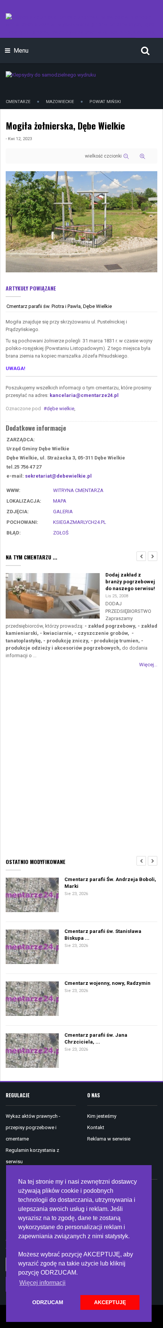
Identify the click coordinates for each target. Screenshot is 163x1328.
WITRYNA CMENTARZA (78, 490)
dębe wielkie (60, 408)
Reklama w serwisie (108, 1139)
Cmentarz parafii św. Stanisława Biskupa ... (102, 934)
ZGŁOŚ (61, 533)
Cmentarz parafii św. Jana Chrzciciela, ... (95, 1038)
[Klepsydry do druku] (51, 74)
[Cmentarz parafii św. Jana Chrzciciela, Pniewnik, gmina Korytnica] (32, 1051)
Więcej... (148, 664)
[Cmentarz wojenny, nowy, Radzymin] (32, 999)
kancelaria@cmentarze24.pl (84, 395)
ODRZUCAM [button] (47, 1302)
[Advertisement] (81, 761)
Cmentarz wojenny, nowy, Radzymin (107, 983)
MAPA (59, 501)
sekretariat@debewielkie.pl (58, 476)
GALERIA (63, 511)
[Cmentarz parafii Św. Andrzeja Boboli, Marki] (32, 895)
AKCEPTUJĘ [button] (110, 1302)
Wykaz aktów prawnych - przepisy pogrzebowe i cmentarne (33, 1127)
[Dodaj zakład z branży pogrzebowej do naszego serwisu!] (53, 596)
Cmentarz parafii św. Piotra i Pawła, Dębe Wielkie (59, 306)
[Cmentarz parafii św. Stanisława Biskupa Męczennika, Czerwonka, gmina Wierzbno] (32, 947)
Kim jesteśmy (101, 1116)
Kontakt (95, 1127)
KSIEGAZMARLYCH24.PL (79, 522)
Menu (20, 50)
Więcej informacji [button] (42, 1283)
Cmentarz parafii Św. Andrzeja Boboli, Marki (110, 882)
